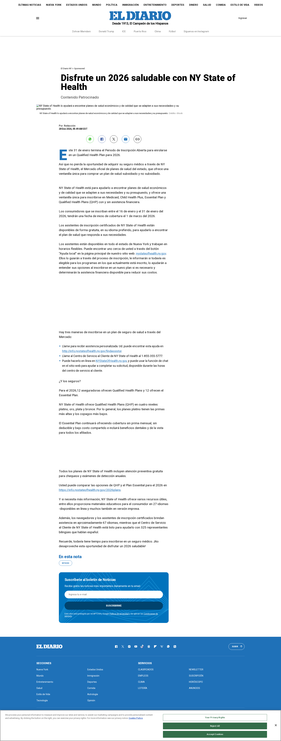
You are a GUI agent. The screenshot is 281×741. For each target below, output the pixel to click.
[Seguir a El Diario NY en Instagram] (129, 646)
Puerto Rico (140, 31)
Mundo (96, 4)
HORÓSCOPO (196, 682)
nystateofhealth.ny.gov (151, 253)
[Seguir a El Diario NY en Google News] (149, 646)
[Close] (275, 725)
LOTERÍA (142, 688)
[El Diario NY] (140, 18)
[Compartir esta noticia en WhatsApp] (90, 139)
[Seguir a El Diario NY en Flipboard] (155, 646)
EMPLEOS (143, 675)
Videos (258, 4)
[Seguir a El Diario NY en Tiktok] (142, 646)
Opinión (91, 700)
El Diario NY (66, 68)
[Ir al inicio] (49, 646)
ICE (124, 31)
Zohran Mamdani (81, 31)
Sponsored (79, 68)
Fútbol (172, 31)
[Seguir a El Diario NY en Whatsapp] (168, 646)
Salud (207, 4)
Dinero (193, 4)
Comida (221, 4)
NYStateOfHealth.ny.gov (111, 361)
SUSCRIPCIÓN (196, 675)
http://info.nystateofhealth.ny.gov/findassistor (91, 351)
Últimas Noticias (29, 4)
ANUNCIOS (194, 688)
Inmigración (130, 4)
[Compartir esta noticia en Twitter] (114, 139)
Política (111, 4)
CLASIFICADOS (146, 669)
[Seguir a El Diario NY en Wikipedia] (162, 646)
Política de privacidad (119, 614)
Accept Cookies (215, 734)
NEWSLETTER (196, 669)
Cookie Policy (136, 718)
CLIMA (141, 682)
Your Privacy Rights (215, 717)
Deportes (177, 4)
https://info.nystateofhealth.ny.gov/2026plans (90, 490)
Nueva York (53, 4)
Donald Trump (106, 31)
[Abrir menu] (37, 18)
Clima (158, 31)
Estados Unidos (76, 4)
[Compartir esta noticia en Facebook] (102, 139)
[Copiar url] (137, 139)
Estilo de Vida (240, 4)
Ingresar (243, 18)
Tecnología (42, 700)
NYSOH (65, 563)
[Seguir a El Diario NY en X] (123, 646)
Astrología (92, 694)
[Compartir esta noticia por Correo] (125, 139)
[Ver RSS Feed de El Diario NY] (175, 646)
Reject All (215, 726)
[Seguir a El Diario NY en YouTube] (136, 646)
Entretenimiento (155, 4)
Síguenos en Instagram (196, 31)
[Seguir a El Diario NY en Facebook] (116, 646)
